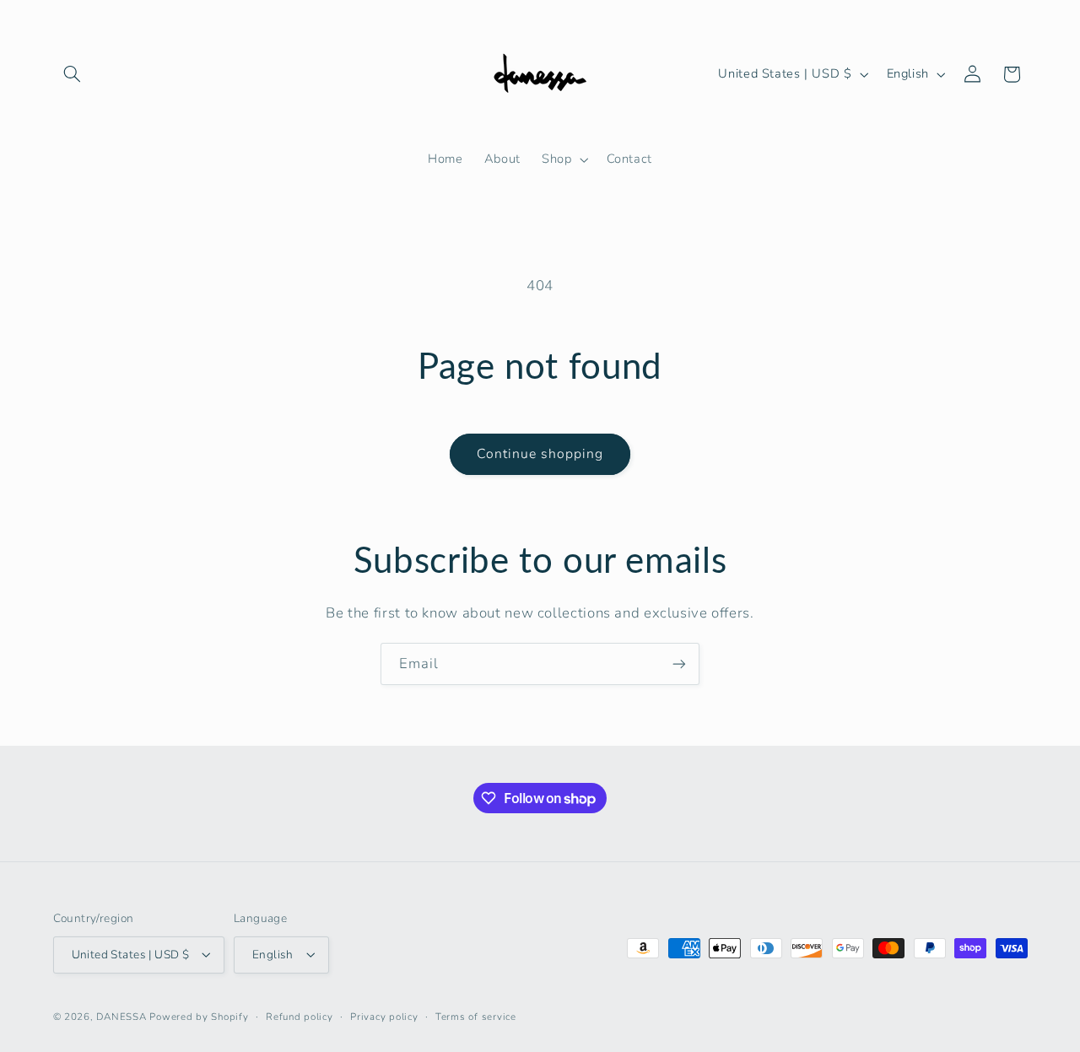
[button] (72, 74)
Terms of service (475, 1015)
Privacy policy (384, 1015)
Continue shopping (540, 454)
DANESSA (121, 1015)
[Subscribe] (679, 663)
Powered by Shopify (198, 1015)
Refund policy (299, 1015)
